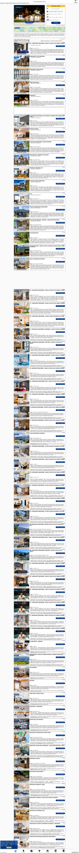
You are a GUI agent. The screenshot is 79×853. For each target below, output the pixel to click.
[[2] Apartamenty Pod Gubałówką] (21, 61)
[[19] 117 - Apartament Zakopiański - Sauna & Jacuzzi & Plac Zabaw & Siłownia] (21, 308)
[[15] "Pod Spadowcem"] (21, 238)
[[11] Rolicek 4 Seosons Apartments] (21, 186)
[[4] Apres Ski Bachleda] (21, 87)
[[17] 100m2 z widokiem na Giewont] (21, 264)
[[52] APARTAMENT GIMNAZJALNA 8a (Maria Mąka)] (21, 738)
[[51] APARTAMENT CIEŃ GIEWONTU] (21, 725)
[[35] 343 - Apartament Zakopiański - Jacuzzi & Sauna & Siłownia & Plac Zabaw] (21, 516)
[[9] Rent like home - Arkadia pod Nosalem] (21, 160)
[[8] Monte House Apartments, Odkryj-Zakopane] (21, 147)
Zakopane (16, 44)
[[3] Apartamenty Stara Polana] (21, 74)
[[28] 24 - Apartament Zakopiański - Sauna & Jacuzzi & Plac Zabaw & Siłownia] (21, 425)
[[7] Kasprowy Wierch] (21, 134)
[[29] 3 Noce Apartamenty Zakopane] (21, 438)
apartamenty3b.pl (39, 1)
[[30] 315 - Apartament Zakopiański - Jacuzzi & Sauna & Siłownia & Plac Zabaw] (21, 451)
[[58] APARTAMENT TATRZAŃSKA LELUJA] (21, 816)
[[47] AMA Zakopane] (21, 672)
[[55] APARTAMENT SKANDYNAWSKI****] (21, 777)
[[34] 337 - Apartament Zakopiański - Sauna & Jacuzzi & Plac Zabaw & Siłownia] (21, 503)
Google (16, 841)
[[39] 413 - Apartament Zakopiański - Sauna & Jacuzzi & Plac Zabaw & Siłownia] (21, 568)
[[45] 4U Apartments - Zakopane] (21, 646)
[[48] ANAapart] (21, 685)
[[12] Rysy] (21, 199)
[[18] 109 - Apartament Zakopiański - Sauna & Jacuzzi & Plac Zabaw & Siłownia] (21, 295)
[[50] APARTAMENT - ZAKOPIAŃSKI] (21, 712)
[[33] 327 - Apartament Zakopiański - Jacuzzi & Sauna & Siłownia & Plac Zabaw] (21, 490)
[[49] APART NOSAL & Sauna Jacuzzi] (21, 698)
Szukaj (56, 22)
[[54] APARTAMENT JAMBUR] (21, 764)
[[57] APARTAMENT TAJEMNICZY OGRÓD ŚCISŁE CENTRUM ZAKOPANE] (21, 803)
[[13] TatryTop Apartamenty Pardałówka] (21, 212)
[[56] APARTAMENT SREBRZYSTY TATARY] (21, 790)
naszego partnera (58, 405)
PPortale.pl (5, 852)
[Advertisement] (39, 280)
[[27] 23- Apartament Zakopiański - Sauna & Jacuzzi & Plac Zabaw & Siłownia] (21, 412)
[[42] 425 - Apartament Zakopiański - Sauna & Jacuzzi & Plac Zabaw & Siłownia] (21, 607)
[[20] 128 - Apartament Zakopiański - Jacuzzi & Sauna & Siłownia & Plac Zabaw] (21, 321)
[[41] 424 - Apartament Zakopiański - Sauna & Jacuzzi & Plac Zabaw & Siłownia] (21, 594)
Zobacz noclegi (60, 46)
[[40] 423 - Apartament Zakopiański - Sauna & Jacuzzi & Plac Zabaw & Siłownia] (21, 581)
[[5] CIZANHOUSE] (21, 100)
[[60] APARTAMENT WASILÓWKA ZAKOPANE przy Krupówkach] (21, 842)
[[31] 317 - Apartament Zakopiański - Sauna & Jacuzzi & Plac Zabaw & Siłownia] (21, 464)
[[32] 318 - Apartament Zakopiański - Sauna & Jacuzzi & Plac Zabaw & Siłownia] (21, 477)
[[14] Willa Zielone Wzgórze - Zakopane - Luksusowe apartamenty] (21, 225)
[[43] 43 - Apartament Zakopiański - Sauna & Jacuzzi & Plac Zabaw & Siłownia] (21, 620)
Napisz (78, 852)
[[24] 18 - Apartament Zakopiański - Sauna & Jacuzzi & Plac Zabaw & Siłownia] (21, 373)
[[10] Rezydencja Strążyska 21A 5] (21, 173)
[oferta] (17, 53)
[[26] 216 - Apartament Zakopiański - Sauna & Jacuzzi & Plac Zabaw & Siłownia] (21, 399)
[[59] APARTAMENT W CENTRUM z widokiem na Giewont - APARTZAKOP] (21, 829)
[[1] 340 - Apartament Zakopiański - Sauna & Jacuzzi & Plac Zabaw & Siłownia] (21, 48)
